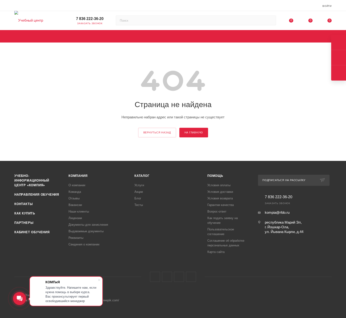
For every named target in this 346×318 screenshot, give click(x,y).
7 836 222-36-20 (90, 19)
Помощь (215, 176)
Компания (77, 176)
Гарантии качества (220, 205)
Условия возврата (220, 198)
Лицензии (75, 218)
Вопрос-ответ (216, 211)
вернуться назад (157, 132)
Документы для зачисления (88, 224)
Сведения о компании (83, 244)
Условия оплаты (218, 185)
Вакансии (75, 205)
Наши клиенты (78, 211)
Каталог (141, 176)
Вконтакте (155, 277)
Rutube (191, 277)
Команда (74, 192)
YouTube (179, 277)
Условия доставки (220, 192)
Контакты (23, 204)
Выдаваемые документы (86, 231)
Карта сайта (216, 252)
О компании (76, 185)
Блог (137, 198)
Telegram (167, 277)
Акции (138, 192)
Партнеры (23, 223)
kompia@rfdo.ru (277, 212)
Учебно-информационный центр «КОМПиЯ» (31, 180)
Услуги (139, 185)
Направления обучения (36, 194)
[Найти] (270, 20)
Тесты (138, 205)
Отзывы (74, 198)
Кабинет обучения (32, 232)
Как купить (24, 213)
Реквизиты (75, 238)
